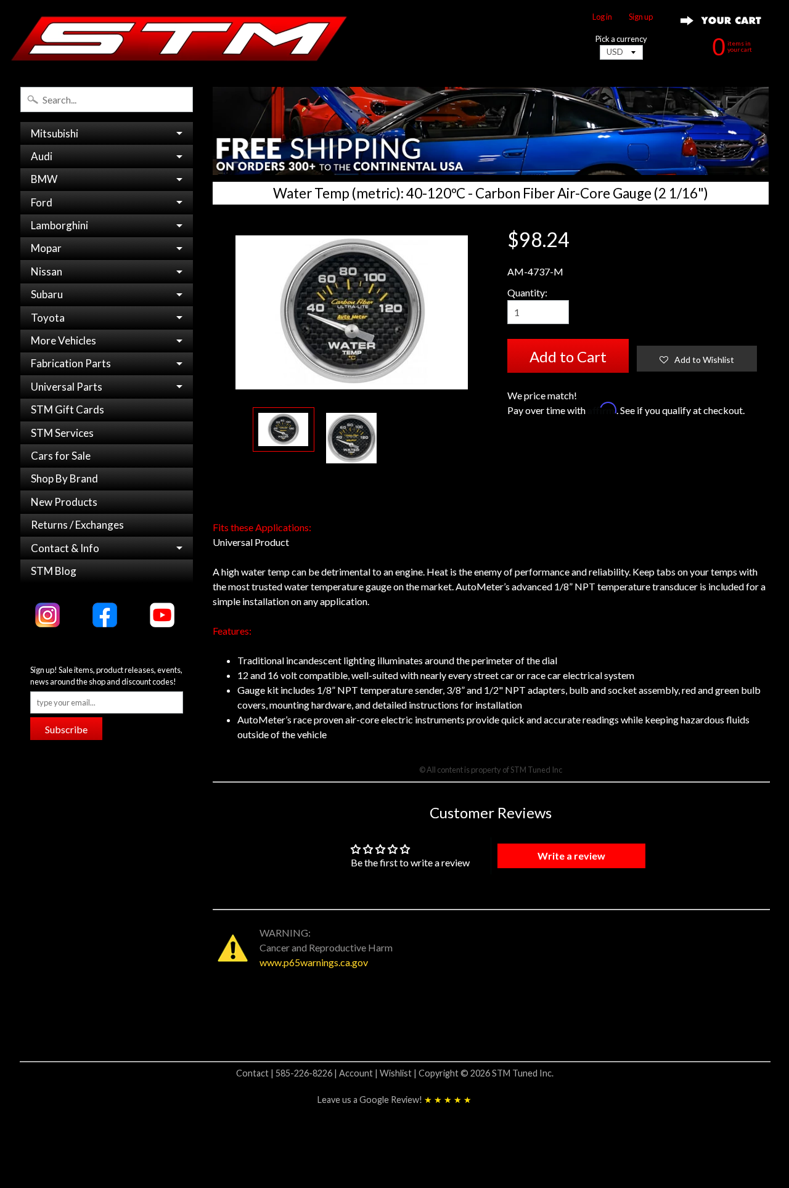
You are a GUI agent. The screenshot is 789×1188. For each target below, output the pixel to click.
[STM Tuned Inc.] (179, 38)
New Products (64, 501)
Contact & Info (65, 548)
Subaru (47, 294)
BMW (44, 179)
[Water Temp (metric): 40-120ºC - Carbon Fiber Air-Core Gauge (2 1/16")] (283, 429)
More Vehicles (63, 340)
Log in (602, 17)
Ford (41, 202)
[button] (697, 359)
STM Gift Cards (67, 409)
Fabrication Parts (71, 363)
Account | (359, 1073)
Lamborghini (59, 225)
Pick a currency (621, 39)
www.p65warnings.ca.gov (314, 962)
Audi (41, 156)
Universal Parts (66, 386)
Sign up (641, 17)
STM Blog (53, 570)
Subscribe (66, 729)
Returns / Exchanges (77, 524)
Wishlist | (399, 1073)
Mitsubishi (54, 133)
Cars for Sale (61, 455)
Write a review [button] (571, 855)
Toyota (48, 317)
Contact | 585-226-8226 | (287, 1073)
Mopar (46, 248)
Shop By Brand (64, 478)
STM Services (62, 432)
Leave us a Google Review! (394, 1099)
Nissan (46, 271)
